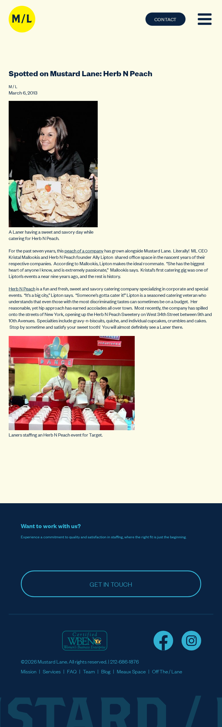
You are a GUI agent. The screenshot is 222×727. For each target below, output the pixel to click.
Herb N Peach (22, 288)
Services (52, 671)
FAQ (72, 671)
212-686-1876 (124, 661)
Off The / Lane (167, 671)
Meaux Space (131, 671)
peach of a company (83, 250)
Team (89, 671)
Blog (105, 671)
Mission (28, 671)
